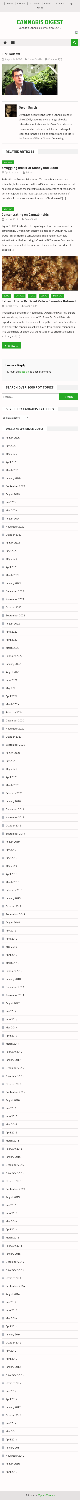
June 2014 (11, 1310)
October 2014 (13, 1278)
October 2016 (13, 1084)
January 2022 (13, 664)
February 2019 (14, 890)
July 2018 (11, 930)
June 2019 (11, 858)
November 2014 (15, 1270)
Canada (48, 3)
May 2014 (11, 1318)
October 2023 (13, 535)
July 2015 (11, 1205)
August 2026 (13, 438)
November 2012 (15, 1375)
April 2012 (11, 1399)
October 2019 (13, 825)
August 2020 (13, 753)
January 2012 (13, 1407)
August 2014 (13, 1294)
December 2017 (15, 987)
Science (60, 3)
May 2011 (11, 1431)
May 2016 (11, 1124)
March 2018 (12, 963)
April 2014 (11, 1326)
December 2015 (15, 1165)
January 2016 (13, 1157)
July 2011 (11, 1423)
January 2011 (13, 1447)
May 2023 (11, 559)
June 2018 (11, 939)
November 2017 (15, 995)
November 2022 (15, 599)
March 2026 (12, 470)
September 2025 (15, 486)
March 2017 (12, 1044)
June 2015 (11, 1213)
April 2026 (11, 462)
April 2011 (11, 1439)
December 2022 (15, 591)
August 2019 (13, 842)
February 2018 (14, 971)
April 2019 (11, 874)
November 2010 (15, 1456)
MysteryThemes (46, 1495)
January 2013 (13, 1367)
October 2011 (13, 1415)
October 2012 (13, 1383)
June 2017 (11, 1019)
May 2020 (11, 769)
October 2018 (13, 906)
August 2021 (13, 672)
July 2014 (11, 1302)
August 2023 (13, 543)
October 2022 (13, 607)
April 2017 (11, 1035)
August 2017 (13, 1003)
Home (10, 3)
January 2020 (13, 801)
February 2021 (14, 712)
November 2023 (15, 526)
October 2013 (13, 1342)
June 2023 (11, 551)
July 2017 (11, 1011)
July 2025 (11, 502)
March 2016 (12, 1140)
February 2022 (14, 656)
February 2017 (14, 1052)
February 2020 (14, 793)
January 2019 (13, 898)
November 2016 (15, 1076)
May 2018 (11, 947)
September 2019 (15, 833)
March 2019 (12, 882)
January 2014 (13, 1334)
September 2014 (15, 1286)
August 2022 (13, 623)
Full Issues (35, 3)
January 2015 (13, 1254)
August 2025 (13, 494)
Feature (21, 3)
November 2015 (15, 1173)
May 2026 (11, 454)
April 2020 (11, 777)
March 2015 (12, 1237)
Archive (8, 162)
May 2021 (11, 688)
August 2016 (13, 1100)
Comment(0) (55, 59)
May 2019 (11, 866)
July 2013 (11, 1351)
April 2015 (11, 1229)
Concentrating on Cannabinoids (25, 214)
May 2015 (11, 1221)
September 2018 (15, 914)
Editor (29, 172)
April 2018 (11, 955)
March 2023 (12, 575)
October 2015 (13, 1181)
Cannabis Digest (40, 21)
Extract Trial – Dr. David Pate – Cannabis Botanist (39, 301)
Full (32, 295)
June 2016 (11, 1116)
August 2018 (13, 922)
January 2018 (13, 979)
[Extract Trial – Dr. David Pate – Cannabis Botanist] (40, 273)
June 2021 (11, 680)
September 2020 (15, 745)
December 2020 (15, 720)
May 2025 (11, 510)
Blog (6, 295)
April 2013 (11, 1359)
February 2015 (14, 1245)
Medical (57, 295)
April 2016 (11, 1132)
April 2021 (11, 696)
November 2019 (15, 817)
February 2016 (14, 1149)
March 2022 (12, 648)
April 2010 (11, 1472)
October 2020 (13, 737)
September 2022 (15, 615)
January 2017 (13, 1060)
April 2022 (11, 640)
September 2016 (15, 1092)
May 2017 (11, 1027)
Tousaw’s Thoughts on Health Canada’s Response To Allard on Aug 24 (14, 346)
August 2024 (13, 518)
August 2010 (13, 1464)
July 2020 (11, 761)
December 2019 (15, 809)
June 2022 (11, 632)
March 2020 (12, 785)
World (40, 7)
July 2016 (11, 1108)
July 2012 (11, 1391)
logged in (24, 371)
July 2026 (11, 446)
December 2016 (15, 1068)
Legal (71, 3)
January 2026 (13, 478)
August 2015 (13, 1197)
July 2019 (11, 850)
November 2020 (15, 728)
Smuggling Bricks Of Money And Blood (30, 167)
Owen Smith (35, 59)
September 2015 (15, 1189)
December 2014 (15, 1262)
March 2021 (12, 704)
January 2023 (13, 583)
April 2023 (11, 567)
